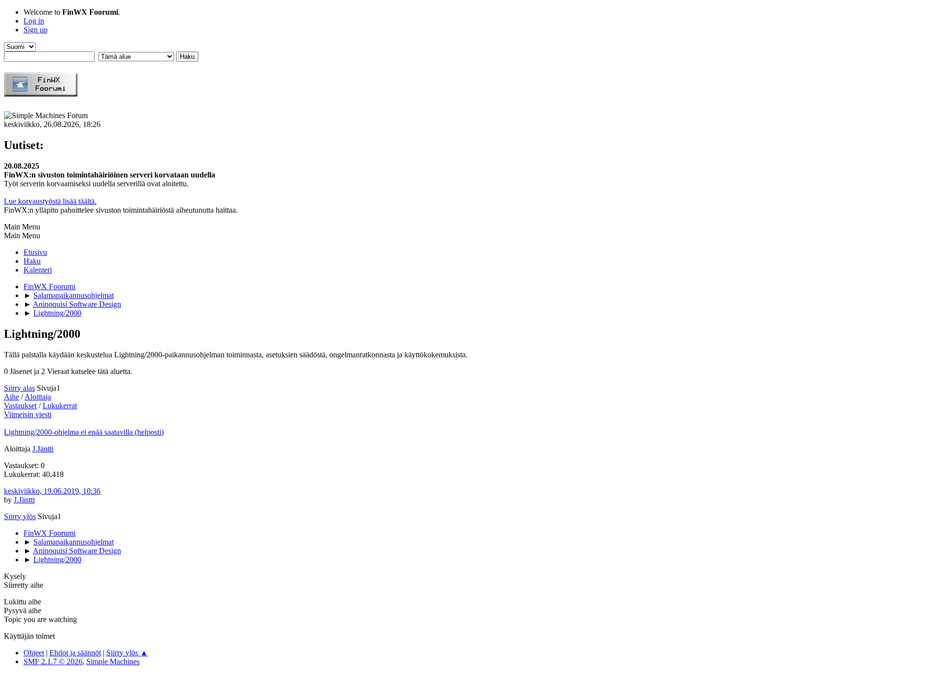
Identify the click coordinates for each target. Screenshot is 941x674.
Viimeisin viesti (27, 414)
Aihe (11, 397)
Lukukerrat (60, 405)
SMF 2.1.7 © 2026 (53, 661)
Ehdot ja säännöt (75, 653)
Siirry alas (19, 388)
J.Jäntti (42, 449)
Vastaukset (20, 405)
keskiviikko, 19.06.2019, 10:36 (52, 491)
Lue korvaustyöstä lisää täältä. (50, 201)
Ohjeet (34, 653)
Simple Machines (113, 661)
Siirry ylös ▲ (127, 653)
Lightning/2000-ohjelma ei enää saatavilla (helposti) (84, 432)
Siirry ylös (20, 516)
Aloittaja (38, 397)
